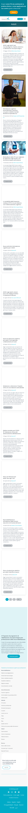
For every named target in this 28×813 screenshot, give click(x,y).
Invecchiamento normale (6, 686)
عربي (16, 807)
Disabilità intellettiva (5, 680)
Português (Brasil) (8, 805)
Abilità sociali (4, 697)
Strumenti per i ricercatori (7, 748)
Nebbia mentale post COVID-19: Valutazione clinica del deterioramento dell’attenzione (12, 432)
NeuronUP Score (4, 751)
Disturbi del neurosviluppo (7, 675)
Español (14, 802)
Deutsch (21, 805)
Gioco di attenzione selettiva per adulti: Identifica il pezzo (11, 571)
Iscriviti (6, 767)
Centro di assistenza (5, 734)
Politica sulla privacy (7, 795)
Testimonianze (4, 731)
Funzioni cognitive (5, 692)
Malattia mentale (5, 683)
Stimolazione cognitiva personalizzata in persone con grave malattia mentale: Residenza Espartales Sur (11, 111)
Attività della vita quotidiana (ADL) (9, 695)
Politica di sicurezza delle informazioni (9, 726)
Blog (2, 721)
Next (18, 599)
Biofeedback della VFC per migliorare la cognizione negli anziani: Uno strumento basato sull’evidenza (13, 158)
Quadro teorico (4, 723)
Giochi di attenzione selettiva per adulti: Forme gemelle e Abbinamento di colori (11, 340)
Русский (12, 807)
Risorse (2, 739)
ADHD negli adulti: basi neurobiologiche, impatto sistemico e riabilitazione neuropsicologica (13, 47)
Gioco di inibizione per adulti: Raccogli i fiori (9, 477)
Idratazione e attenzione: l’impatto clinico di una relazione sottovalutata (13, 386)
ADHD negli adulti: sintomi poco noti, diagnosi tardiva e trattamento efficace (10, 293)
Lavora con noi (4, 713)
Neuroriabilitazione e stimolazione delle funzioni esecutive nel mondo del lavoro (12, 521)
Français (16, 805)
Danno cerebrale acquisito (7, 678)
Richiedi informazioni (6, 708)
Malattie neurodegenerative (7, 673)
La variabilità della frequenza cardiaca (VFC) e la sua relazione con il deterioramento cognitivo (12, 203)
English (18, 802)
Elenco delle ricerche (5, 745)
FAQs (2, 716)
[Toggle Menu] (25, 19)
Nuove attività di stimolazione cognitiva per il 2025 (11, 247)
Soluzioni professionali (6, 705)
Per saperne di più (8, 70)
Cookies (22, 795)
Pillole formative (4, 736)
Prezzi (2, 718)
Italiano (9, 802)
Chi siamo (3, 703)
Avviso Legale (16, 795)
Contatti (3, 710)
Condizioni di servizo (13, 797)
